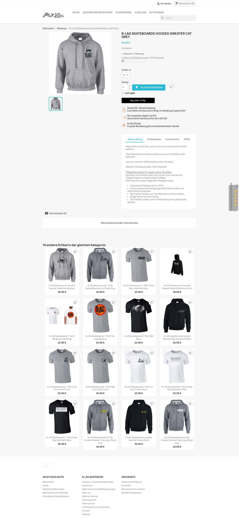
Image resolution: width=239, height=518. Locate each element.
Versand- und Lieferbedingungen (98, 482)
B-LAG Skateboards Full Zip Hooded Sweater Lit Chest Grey (100, 287)
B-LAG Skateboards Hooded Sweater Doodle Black (138, 438)
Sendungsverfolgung (132, 482)
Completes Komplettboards (56, 496)
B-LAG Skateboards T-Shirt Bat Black (138, 337)
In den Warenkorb (148, 87)
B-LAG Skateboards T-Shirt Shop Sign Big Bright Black (61, 438)
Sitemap (86, 514)
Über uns (86, 492)
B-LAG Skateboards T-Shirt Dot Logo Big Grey (100, 337)
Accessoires (124, 12)
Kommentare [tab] (172, 139)
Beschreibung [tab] (135, 139)
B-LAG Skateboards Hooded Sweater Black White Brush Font (177, 287)
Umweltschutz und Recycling (96, 507)
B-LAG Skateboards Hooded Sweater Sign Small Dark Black (177, 337)
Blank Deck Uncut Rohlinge (55, 492)
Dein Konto (128, 476)
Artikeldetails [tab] (154, 139)
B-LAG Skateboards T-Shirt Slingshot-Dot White (62, 337)
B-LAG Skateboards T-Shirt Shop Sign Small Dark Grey (138, 287)
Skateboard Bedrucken (97, 12)
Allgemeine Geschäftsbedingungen (99, 489)
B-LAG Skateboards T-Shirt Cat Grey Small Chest (62, 388)
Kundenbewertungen (231, 197)
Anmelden (126, 485)
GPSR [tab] (187, 139)
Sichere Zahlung (90, 496)
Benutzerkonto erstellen (133, 489)
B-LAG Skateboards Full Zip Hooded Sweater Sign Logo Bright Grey (177, 440)
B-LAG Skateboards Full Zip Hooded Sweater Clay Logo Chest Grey (100, 440)
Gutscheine (156, 12)
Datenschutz (88, 503)
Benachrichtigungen (131, 492)
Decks (46, 485)
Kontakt (86, 510)
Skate (76, 12)
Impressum (87, 485)
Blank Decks (48, 482)
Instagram (46, 465)
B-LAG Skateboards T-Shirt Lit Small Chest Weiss (139, 388)
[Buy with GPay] (138, 100)
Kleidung (140, 12)
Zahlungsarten (89, 500)
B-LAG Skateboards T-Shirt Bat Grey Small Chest (100, 388)
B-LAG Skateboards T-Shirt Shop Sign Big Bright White (177, 388)
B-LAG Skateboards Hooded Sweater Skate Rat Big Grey (62, 287)
